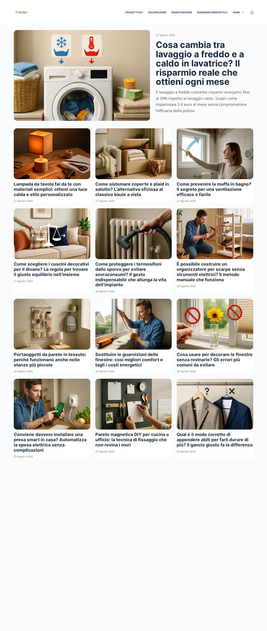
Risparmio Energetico (212, 12)
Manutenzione (181, 12)
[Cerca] (252, 12)
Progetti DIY (134, 12)
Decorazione (157, 12)
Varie (236, 12)
